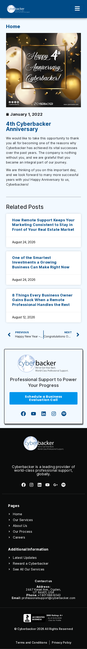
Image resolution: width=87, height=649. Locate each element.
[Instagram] (54, 414)
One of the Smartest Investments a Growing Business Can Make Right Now (40, 262)
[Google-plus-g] (55, 485)
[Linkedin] (43, 414)
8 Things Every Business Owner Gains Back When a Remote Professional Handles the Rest (42, 300)
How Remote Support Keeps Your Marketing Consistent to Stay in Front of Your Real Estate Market (43, 225)
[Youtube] (33, 414)
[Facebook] (23, 414)
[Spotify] (64, 414)
